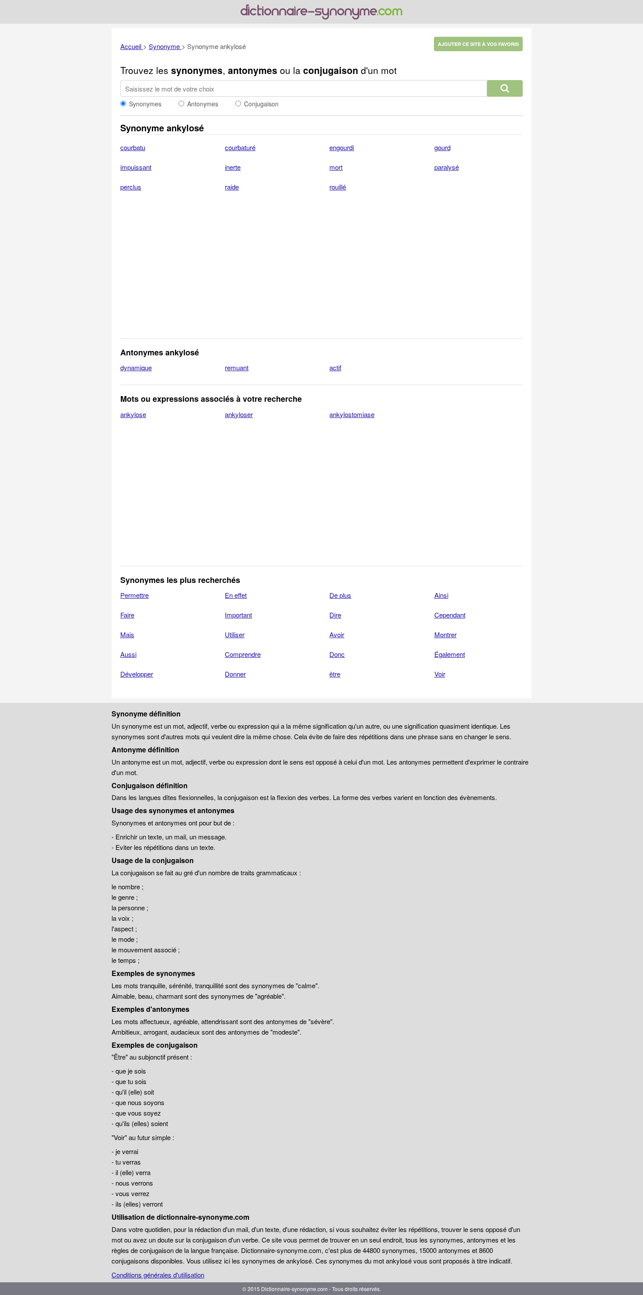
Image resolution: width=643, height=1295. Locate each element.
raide (232, 186)
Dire (335, 614)
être (334, 673)
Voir (439, 673)
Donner (235, 673)
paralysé (446, 167)
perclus (130, 186)
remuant (236, 367)
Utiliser (235, 634)
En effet (236, 595)
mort (335, 167)
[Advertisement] (321, 270)
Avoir (336, 634)
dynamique (136, 367)
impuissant (135, 167)
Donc (337, 654)
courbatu (132, 147)
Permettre (134, 595)
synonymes (197, 70)
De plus (340, 595)
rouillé (337, 186)
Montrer (445, 634)
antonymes (252, 70)
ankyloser (239, 414)
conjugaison (330, 70)
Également (449, 654)
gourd (442, 147)
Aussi (128, 654)
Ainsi (441, 595)
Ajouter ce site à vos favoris (478, 44)
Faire (127, 614)
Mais (127, 634)
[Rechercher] (505, 88)
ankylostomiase (351, 414)
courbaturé (240, 147)
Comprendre (243, 654)
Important (238, 614)
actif (335, 367)
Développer (136, 673)
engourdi (341, 147)
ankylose (133, 414)
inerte (233, 167)
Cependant (449, 614)
